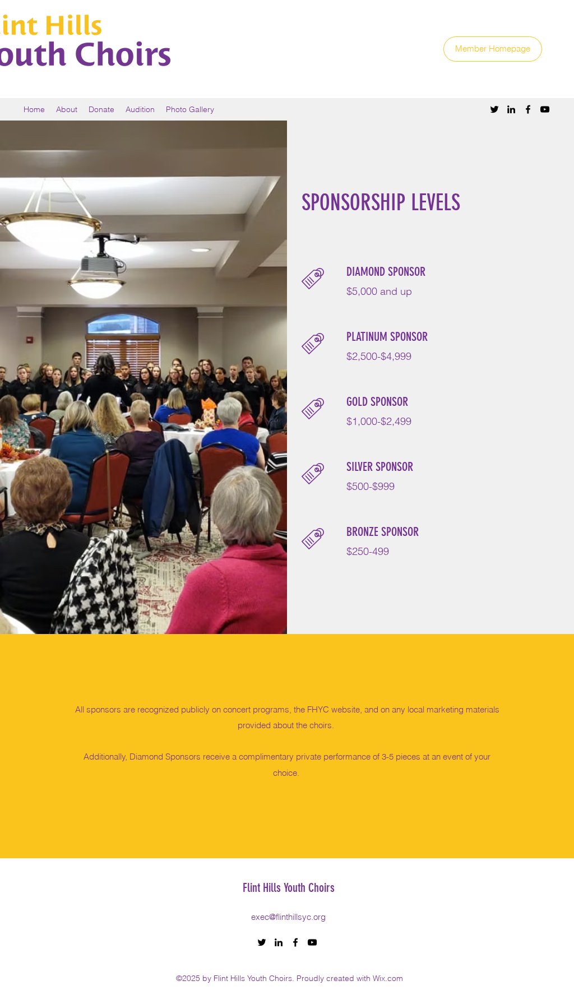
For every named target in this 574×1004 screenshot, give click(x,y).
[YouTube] (544, 109)
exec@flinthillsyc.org (288, 917)
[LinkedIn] (511, 109)
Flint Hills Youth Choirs (289, 887)
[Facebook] (528, 109)
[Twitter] (494, 109)
